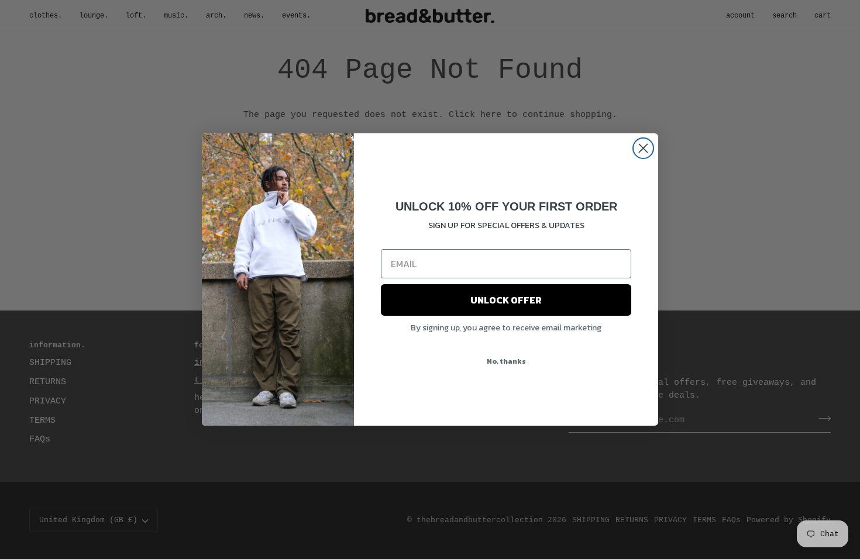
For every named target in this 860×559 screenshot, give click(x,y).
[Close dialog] (643, 148)
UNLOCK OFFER (506, 300)
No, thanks (506, 361)
